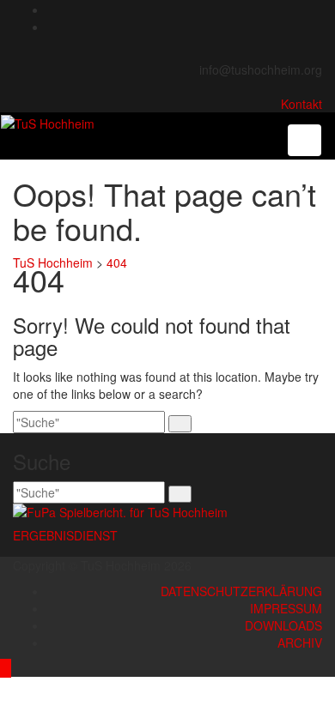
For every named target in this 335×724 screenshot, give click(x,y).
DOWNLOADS (283, 625)
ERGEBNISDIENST (65, 535)
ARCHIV (299, 642)
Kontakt (301, 103)
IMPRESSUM (286, 608)
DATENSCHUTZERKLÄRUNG (241, 591)
